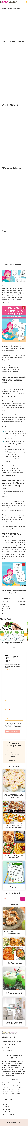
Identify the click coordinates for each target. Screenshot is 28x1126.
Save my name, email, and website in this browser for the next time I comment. (14, 725)
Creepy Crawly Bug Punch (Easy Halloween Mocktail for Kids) (14, 992)
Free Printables (10, 1114)
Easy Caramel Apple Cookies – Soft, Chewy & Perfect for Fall (14, 932)
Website (7, 718)
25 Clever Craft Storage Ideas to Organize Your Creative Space (14, 1022)
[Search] (22, 899)
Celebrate (8, 1112)
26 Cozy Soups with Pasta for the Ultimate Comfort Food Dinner (14, 962)
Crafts (7, 1107)
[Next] (26, 634)
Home (3, 8)
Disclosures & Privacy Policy (11, 1041)
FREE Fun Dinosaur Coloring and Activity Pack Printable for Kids (6, 606)
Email (7, 709)
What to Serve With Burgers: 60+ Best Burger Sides (14, 856)
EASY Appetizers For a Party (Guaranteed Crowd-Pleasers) (14, 826)
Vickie (6, 264)
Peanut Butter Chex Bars (21, 601)
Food (6, 1104)
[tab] (10, 647)
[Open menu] (26, 2)
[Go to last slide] (2, 634)
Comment (8, 669)
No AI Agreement (8, 1050)
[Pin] (23, 307)
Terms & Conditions (8, 1044)
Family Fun (8, 1109)
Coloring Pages (16, 8)
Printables (8, 8)
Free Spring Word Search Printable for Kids (14, 886)
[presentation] (12, 631)
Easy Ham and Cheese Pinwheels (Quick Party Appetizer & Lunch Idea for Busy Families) (14, 795)
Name (7, 701)
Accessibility (6, 1047)
